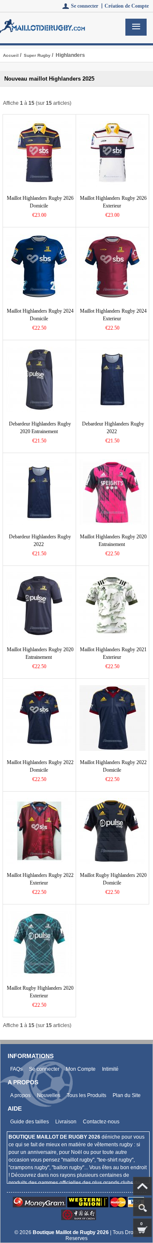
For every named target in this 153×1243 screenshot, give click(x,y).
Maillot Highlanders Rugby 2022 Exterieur (40, 879)
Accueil (11, 55)
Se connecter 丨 (88, 6)
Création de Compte (127, 6)
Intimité (110, 1069)
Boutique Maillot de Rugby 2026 (71, 1232)
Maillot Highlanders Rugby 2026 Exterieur (113, 202)
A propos (20, 1095)
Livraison (65, 1122)
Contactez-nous (101, 1122)
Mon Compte (81, 1069)
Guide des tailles (29, 1122)
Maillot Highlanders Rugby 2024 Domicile (40, 315)
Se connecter (44, 1069)
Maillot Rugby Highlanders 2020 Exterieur (40, 992)
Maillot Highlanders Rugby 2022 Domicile (40, 766)
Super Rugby (37, 55)
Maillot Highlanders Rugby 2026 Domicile (40, 202)
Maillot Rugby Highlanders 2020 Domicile (113, 879)
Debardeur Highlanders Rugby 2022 (113, 427)
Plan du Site (127, 1095)
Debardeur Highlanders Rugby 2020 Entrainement (40, 427)
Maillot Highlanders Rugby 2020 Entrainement (113, 540)
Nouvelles (48, 1095)
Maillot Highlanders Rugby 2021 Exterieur (113, 653)
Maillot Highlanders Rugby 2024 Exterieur (113, 315)
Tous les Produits (86, 1095)
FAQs (16, 1069)
